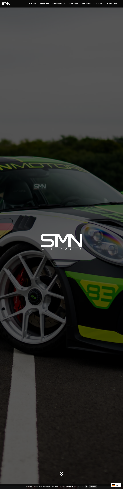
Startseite (33, 4)
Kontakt (117, 4)
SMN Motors (73, 4)
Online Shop (97, 4)
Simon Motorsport (58, 4)
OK (86, 486)
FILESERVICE (108, 4)
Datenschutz (93, 486)
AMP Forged (86, 4)
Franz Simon (44, 4)
